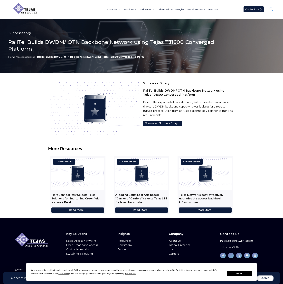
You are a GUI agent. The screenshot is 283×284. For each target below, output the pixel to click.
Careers (174, 253)
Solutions (129, 9)
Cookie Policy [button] (64, 274)
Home (11, 57)
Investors (213, 9)
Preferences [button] (130, 274)
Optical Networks (77, 249)
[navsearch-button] (271, 9)
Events (121, 249)
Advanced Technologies (171, 9)
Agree (265, 278)
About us (112, 9)
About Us (175, 240)
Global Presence (196, 9)
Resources (124, 240)
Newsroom (124, 245)
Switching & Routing (79, 253)
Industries (145, 9)
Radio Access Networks (81, 240)
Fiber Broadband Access (82, 245)
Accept (239, 273)
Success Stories (26, 57)
